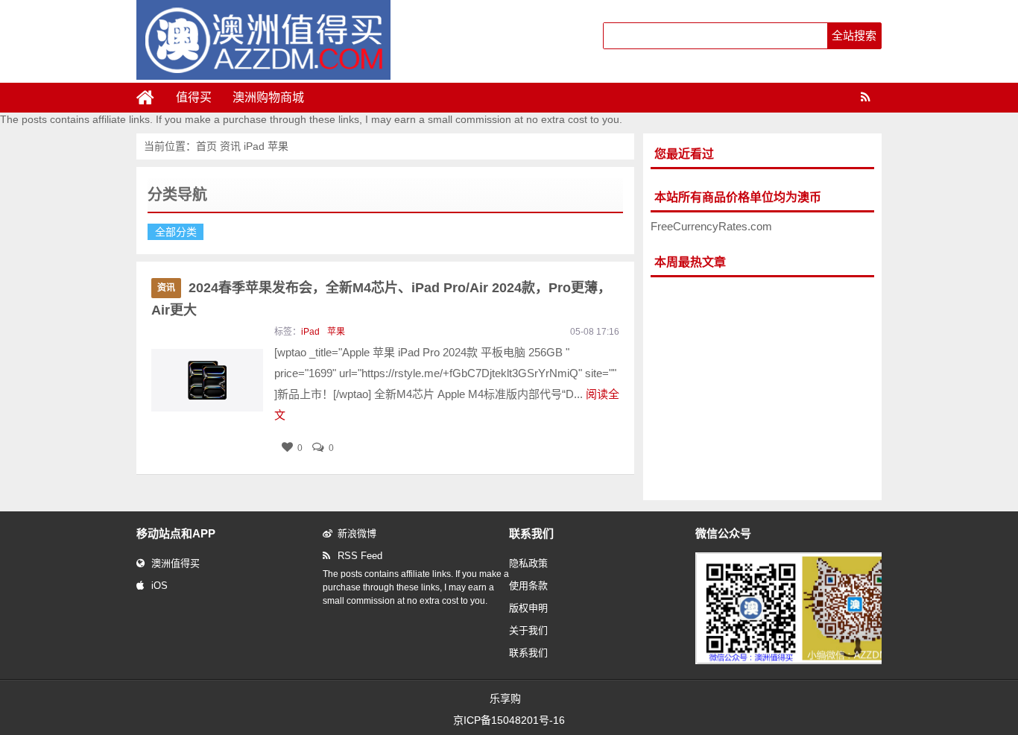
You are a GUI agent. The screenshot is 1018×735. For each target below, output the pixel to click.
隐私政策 (528, 563)
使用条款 (528, 585)
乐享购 (505, 698)
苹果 (278, 146)
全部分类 (176, 232)
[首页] (151, 98)
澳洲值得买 (175, 563)
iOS (159, 585)
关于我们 (528, 630)
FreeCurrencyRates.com (711, 226)
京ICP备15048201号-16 (509, 720)
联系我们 (528, 652)
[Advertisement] (762, 389)
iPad (254, 146)
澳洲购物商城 (268, 97)
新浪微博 (357, 533)
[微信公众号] (802, 661)
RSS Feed (360, 555)
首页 (206, 146)
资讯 (232, 146)
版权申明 (528, 607)
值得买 (194, 97)
